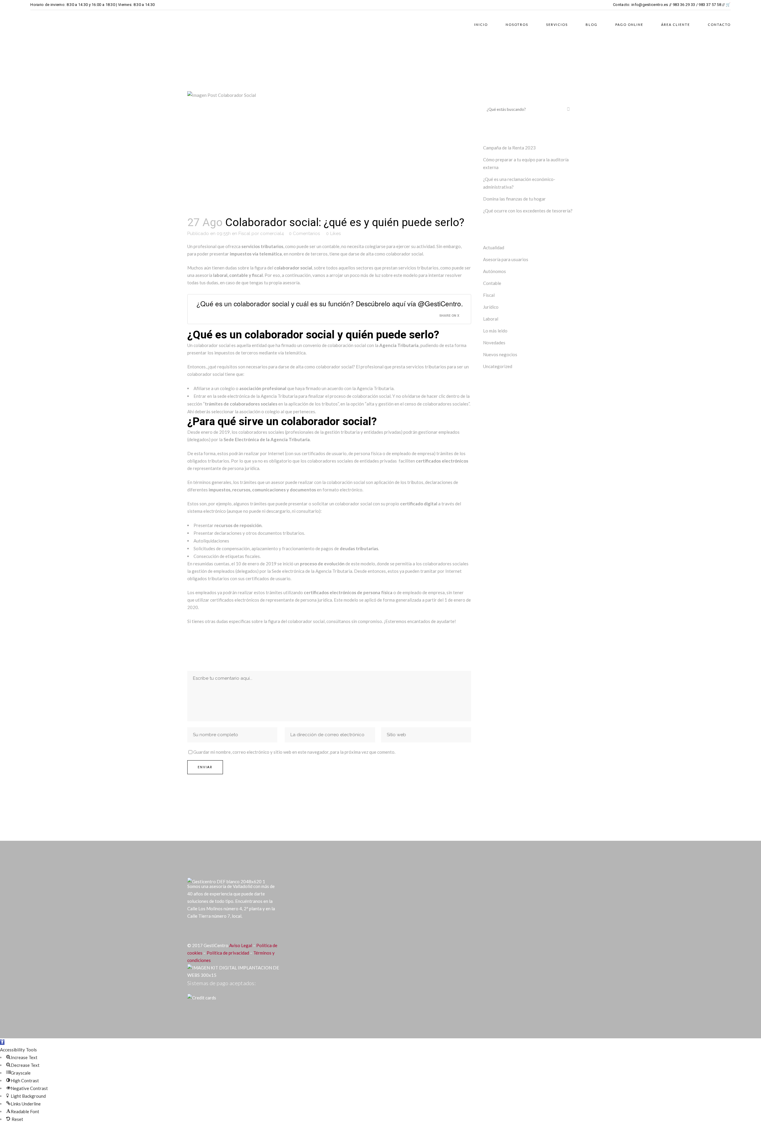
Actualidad (493, 247)
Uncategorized (497, 366)
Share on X (449, 315)
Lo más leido (495, 330)
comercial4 (272, 233)
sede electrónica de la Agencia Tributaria (257, 396)
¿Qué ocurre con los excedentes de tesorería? (528, 210)
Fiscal (244, 233)
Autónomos (494, 271)
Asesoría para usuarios (505, 259)
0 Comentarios (304, 233)
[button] (2, 1042)
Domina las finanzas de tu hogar (514, 198)
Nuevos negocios (500, 354)
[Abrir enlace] (191, 930)
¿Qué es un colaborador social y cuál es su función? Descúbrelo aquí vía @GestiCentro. (329, 303)
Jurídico (491, 307)
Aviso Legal (240, 945)
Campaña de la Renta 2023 (509, 147)
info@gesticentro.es (649, 4)
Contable (492, 283)
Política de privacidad (228, 952)
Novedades (494, 342)
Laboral (490, 318)
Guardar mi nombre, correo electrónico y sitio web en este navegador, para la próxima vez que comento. (294, 752)
